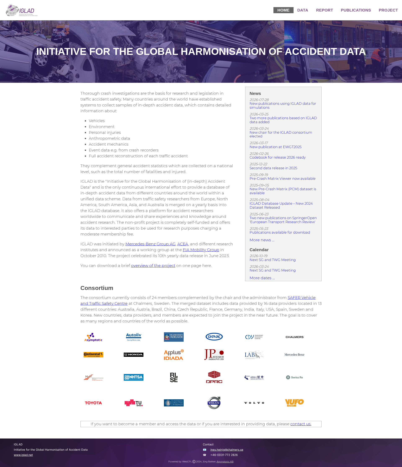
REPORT (324, 10)
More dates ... (262, 278)
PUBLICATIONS (356, 10)
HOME (283, 10)
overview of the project (153, 265)
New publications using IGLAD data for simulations (283, 105)
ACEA (182, 244)
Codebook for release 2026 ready (278, 157)
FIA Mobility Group (201, 249)
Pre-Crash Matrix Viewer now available (283, 178)
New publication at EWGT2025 (276, 147)
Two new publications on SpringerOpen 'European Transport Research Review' (283, 220)
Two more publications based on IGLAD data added (283, 120)
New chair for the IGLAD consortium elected (281, 134)
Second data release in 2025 (273, 168)
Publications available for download (280, 232)
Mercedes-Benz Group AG (150, 244)
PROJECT (388, 10)
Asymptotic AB (225, 461)
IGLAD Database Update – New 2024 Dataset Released (281, 205)
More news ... (262, 240)
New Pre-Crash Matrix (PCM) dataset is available (283, 191)
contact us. (300, 424)
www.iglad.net (23, 455)
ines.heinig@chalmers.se (226, 449)
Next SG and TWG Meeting (273, 260)
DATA (302, 10)
